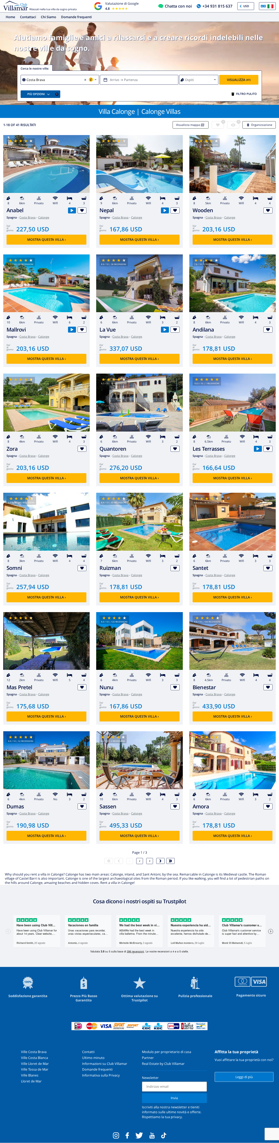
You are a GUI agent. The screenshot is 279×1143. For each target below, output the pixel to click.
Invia (174, 1098)
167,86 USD (125, 229)
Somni (14, 568)
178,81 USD (218, 348)
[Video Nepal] (165, 210)
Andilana (203, 329)
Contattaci (28, 17)
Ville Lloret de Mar (35, 1063)
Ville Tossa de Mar (34, 1069)
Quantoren (112, 448)
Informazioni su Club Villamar (104, 1063)
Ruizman (110, 568)
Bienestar (204, 687)
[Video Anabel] (72, 210)
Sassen (107, 806)
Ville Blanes (29, 1075)
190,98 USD (32, 825)
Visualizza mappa (188, 125)
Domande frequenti (76, 17)
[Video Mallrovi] (72, 330)
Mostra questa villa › (46, 239)
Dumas (15, 806)
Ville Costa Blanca (34, 1057)
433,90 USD (218, 706)
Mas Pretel (19, 687)
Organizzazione (261, 125)
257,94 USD (32, 587)
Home (10, 17)
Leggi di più (244, 1077)
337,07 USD (125, 348)
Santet (200, 568)
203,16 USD (218, 229)
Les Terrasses (209, 448)
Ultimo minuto (93, 1057)
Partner (148, 1057)
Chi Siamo (48, 17)
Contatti (88, 1052)
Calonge (43, 217)
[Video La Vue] (165, 330)
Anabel (15, 210)
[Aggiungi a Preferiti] (82, 210)
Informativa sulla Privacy (101, 1075)
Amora (201, 806)
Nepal (106, 210)
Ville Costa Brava (34, 1052)
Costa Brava (27, 217)
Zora (12, 448)
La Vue (107, 329)
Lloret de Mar (31, 1081)
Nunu (106, 687)
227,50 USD (32, 229)
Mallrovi (16, 329)
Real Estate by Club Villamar (163, 1063)
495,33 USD (125, 825)
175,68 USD (32, 706)
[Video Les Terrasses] (258, 449)
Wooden (203, 210)
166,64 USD (218, 468)
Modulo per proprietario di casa (166, 1052)
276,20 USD (125, 468)
